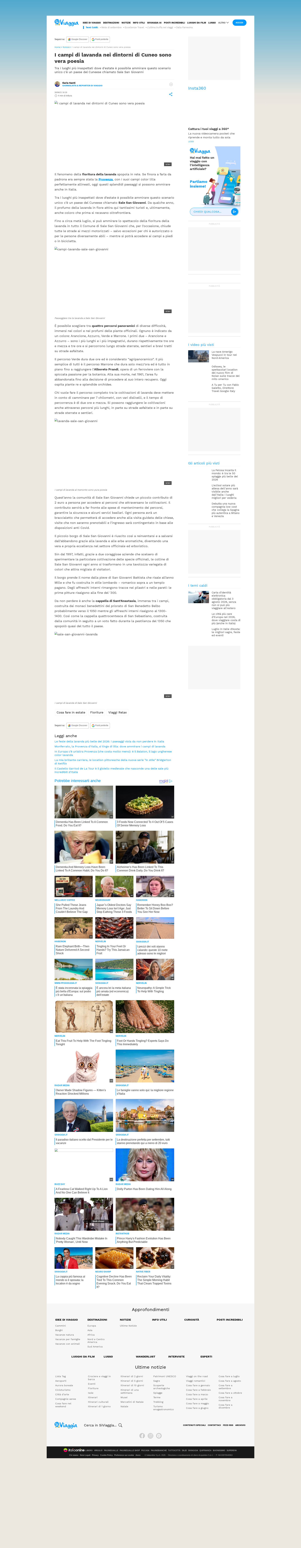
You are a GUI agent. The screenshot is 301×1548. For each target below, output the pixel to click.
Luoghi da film (196, 23)
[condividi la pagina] (170, 94)
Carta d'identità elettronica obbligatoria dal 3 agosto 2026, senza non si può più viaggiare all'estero (224, 600)
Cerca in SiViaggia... (100, 1425)
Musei (124, 1397)
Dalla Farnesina (184, 27)
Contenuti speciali (194, 1425)
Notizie (126, 23)
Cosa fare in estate (71, 712)
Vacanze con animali (67, 1343)
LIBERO (89, 1450)
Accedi (239, 23)
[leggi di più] (171, 84)
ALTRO (222, 23)
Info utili (139, 23)
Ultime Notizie (128, 1325)
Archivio (240, 1425)
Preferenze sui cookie (124, 1455)
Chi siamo (73, 1455)
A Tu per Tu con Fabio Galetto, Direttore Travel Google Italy (225, 388)
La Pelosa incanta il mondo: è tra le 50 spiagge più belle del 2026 (225, 475)
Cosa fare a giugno (197, 1408)
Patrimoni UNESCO (164, 1376)
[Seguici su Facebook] (142, 1436)
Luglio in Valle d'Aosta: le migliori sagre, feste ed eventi (226, 632)
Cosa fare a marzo (197, 1394)
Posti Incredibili (230, 1319)
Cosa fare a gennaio (198, 1385)
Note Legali (85, 1455)
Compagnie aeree (65, 1399)
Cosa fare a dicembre (225, 1406)
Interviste (176, 1356)
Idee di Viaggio (66, 1319)
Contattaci (214, 1425)
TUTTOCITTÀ (174, 1450)
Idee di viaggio (92, 23)
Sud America (95, 1346)
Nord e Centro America (96, 1341)
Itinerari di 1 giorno (99, 1406)
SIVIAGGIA (193, 1450)
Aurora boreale (64, 1385)
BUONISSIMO (219, 1450)
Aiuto (138, 1455)
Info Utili (159, 1319)
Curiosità (191, 1319)
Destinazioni (111, 23)
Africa (91, 1334)
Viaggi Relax (117, 712)
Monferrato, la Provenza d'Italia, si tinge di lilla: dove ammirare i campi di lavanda (110, 746)
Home (57, 47)
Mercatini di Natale (132, 1401)
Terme (156, 1397)
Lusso (212, 23)
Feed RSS (228, 1425)
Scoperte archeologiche (161, 1387)
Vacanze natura (64, 1334)
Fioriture (96, 712)
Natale (124, 1406)
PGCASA (145, 1450)
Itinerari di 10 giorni (132, 1385)
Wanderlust (145, 1356)
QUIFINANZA (205, 1450)
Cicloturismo (62, 1389)
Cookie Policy (106, 1455)
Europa (91, 1325)
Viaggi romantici (195, 1380)
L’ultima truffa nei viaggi (160, 27)
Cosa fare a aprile (196, 1399)
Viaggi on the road (197, 1376)
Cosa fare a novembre (225, 1399)
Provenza (106, 179)
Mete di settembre (111, 27)
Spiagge (157, 1392)
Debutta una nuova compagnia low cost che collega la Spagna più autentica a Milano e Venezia (226, 510)
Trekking (158, 1401)
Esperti (206, 1356)
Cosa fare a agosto (230, 1380)
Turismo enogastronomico (163, 1408)
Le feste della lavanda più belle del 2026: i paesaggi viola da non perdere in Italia (109, 741)
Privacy (95, 1455)
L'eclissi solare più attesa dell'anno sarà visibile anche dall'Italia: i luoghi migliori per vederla (225, 491)
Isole (90, 1392)
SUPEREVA (232, 1450)
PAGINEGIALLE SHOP (130, 1450)
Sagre (156, 1380)
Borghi (59, 1330)
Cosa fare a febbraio (198, 1389)
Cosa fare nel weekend (63, 1405)
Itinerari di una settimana (130, 1391)
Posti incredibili (174, 23)
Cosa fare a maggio (197, 1403)
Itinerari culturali (98, 1401)
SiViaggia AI (154, 23)
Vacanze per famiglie (67, 1339)
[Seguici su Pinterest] (159, 1436)
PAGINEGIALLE (111, 1450)
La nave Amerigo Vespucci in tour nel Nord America (224, 355)
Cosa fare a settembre (225, 1387)
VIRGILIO (98, 1450)
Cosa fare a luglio (229, 1376)
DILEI (184, 1450)
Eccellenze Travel (134, 27)
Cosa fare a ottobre (230, 1392)
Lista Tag (60, 1376)
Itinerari (93, 1397)
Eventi (91, 1383)
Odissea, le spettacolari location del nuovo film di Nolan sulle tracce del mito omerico (226, 373)
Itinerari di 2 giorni (132, 1376)
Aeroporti (60, 1380)
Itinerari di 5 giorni (132, 1380)
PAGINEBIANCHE (159, 1450)
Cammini (60, 1325)
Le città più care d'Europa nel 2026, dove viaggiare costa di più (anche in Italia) (226, 618)
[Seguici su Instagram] (150, 1436)
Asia (89, 1330)
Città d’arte (62, 1394)
